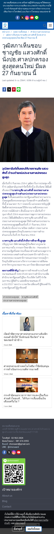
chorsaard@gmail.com (19, 444)
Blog (4, 501)
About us (7, 495)
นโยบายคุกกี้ (20, 523)
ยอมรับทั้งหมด (34, 529)
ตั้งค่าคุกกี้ (18, 529)
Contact (6, 506)
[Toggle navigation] (50, 25)
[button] (44, 25)
